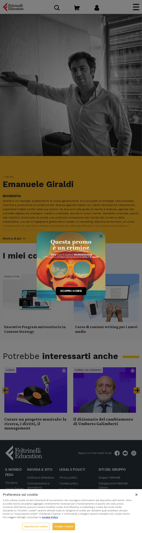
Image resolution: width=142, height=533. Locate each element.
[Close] (101, 236)
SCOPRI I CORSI (71, 291)
